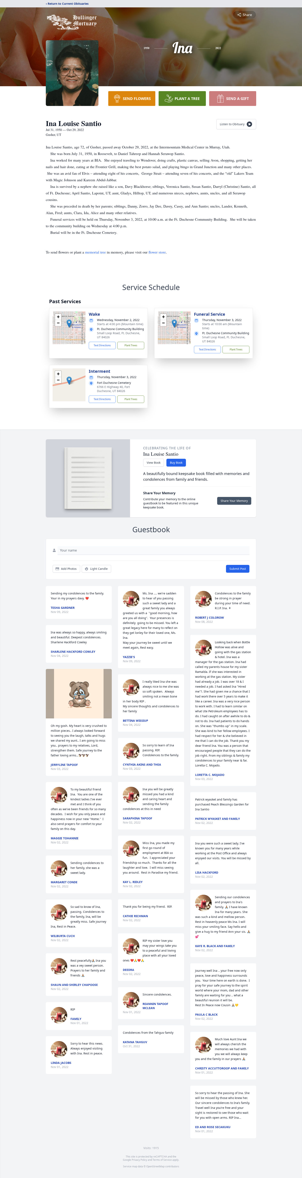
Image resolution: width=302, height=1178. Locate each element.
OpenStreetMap (155, 1166)
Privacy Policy (139, 1160)
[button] (69, 323)
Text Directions (102, 345)
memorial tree (95, 252)
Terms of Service (162, 1160)
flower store (157, 252)
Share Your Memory (234, 501)
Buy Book (176, 463)
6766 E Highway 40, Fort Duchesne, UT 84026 (113, 389)
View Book (153, 463)
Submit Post (237, 569)
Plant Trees (130, 345)
